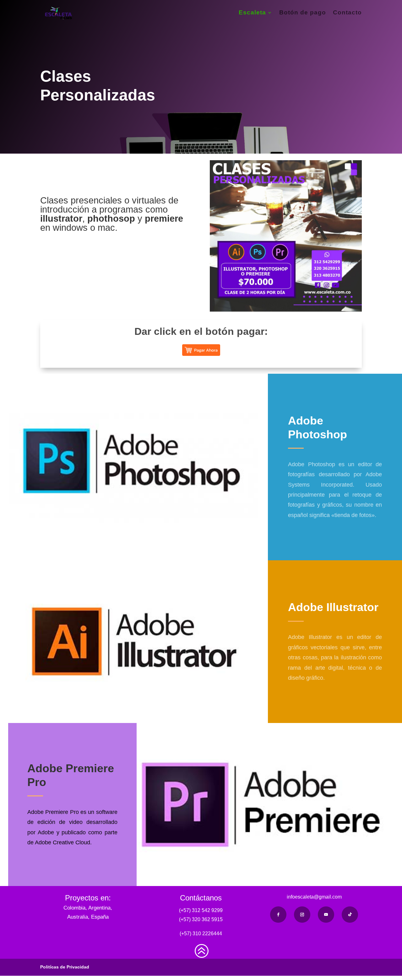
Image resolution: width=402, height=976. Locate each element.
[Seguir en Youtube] (326, 914)
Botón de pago (302, 13)
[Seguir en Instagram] (302, 914)
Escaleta (252, 13)
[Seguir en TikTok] (350, 914)
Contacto (347, 13)
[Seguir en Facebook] (278, 914)
